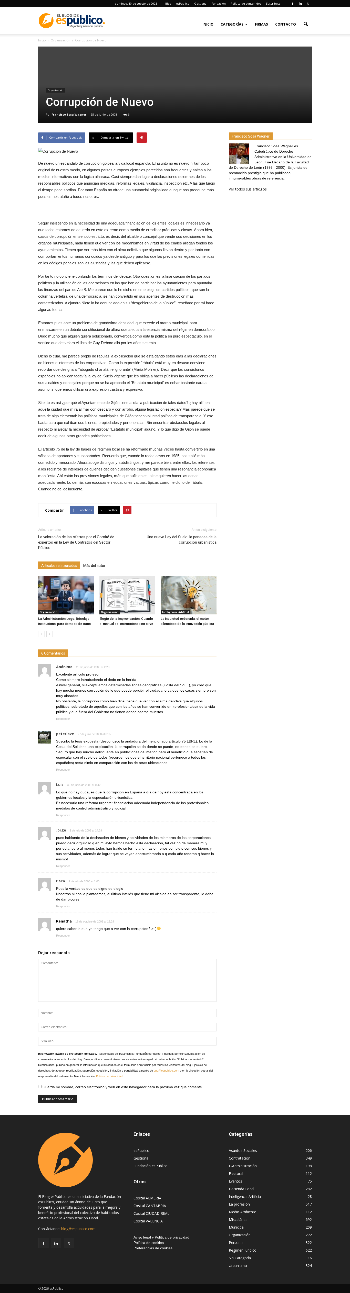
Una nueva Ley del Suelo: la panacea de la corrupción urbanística (182, 540)
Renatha (64, 921)
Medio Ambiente (242, 1211)
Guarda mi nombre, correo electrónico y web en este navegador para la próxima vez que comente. (122, 1087)
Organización (55, 90)
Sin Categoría (240, 1257)
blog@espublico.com (78, 1228)
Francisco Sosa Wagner (69, 114)
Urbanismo (238, 1265)
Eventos (235, 1181)
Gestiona (200, 3)
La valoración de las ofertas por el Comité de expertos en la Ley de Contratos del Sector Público (76, 542)
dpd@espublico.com (166, 1070)
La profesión (239, 1204)
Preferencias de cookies (152, 1248)
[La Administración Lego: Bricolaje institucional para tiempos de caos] (66, 595)
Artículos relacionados (59, 566)
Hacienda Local (241, 1188)
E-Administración (243, 1165)
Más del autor (94, 566)
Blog (168, 3)
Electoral (236, 1173)
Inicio (207, 24)
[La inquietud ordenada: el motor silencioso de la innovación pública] (189, 595)
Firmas (261, 24)
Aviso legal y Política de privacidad (161, 1237)
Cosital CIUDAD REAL (151, 1213)
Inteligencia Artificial (175, 612)
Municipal (236, 1227)
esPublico (182, 3)
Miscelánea (238, 1219)
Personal (236, 1242)
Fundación (218, 3)
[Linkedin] (300, 4)
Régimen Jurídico (242, 1250)
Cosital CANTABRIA (149, 1205)
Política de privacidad (109, 1076)
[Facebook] (292, 4)
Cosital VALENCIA (148, 1221)
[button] (306, 24)
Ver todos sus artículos (248, 189)
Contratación (239, 1158)
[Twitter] (308, 4)
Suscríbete (273, 3)
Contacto (285, 24)
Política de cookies (148, 1243)
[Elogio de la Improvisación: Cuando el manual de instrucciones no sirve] (127, 595)
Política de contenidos (246, 3)
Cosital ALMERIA (147, 1198)
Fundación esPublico (150, 1165)
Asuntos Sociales (243, 1150)
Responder (63, 718)
